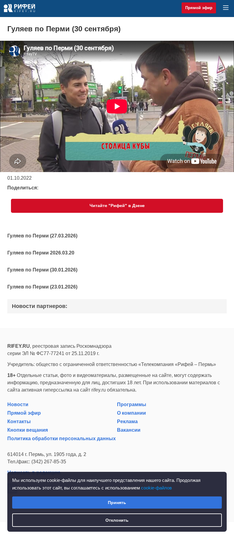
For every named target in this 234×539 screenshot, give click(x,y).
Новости (17, 404)
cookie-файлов (156, 487)
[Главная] (19, 8)
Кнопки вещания (27, 430)
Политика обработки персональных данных (61, 438)
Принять (117, 502)
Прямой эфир (198, 7)
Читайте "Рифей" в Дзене (117, 205)
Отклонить (117, 520)
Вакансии (128, 430)
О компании (131, 413)
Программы (131, 404)
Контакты (19, 421)
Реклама (127, 421)
